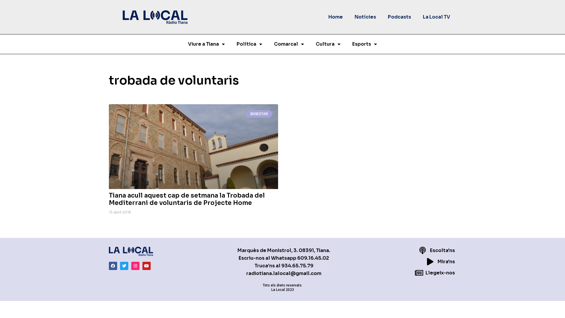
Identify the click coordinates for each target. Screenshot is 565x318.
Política (246, 44)
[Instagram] (135, 266)
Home (335, 17)
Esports (361, 44)
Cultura (325, 44)
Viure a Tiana (203, 44)
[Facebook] (113, 266)
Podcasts (399, 17)
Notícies (365, 17)
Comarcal (286, 44)
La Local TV (436, 17)
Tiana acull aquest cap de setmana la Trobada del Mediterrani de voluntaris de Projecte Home (187, 199)
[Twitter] (124, 266)
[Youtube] (146, 266)
